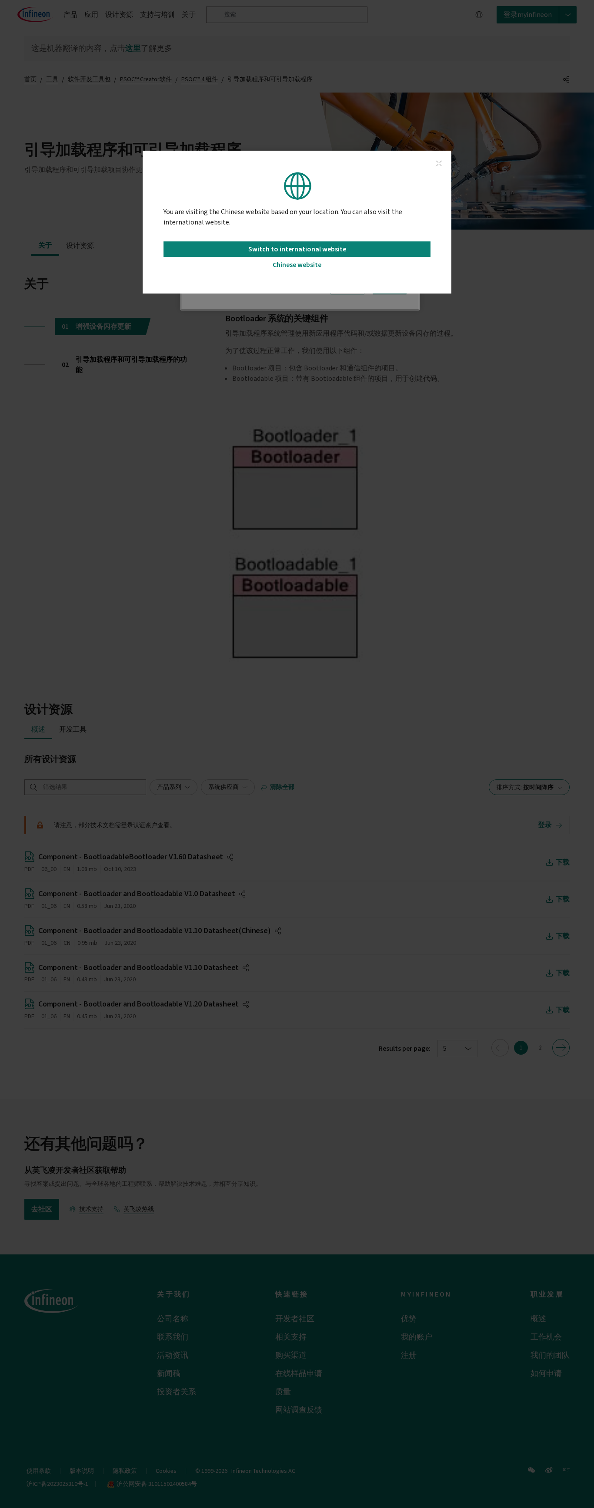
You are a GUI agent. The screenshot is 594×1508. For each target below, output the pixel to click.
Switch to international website (297, 249)
